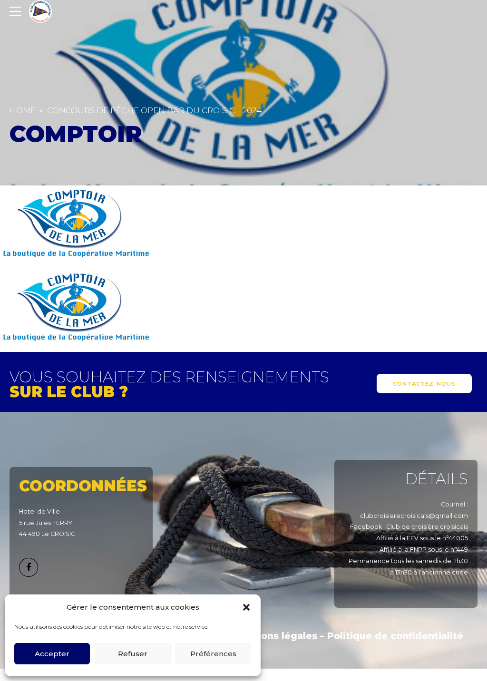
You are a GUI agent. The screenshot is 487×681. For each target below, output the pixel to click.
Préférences (213, 653)
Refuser (132, 653)
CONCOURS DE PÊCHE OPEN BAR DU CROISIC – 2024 (154, 110)
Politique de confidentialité (395, 636)
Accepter (52, 653)
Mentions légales (275, 636)
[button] (246, 607)
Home (23, 110)
